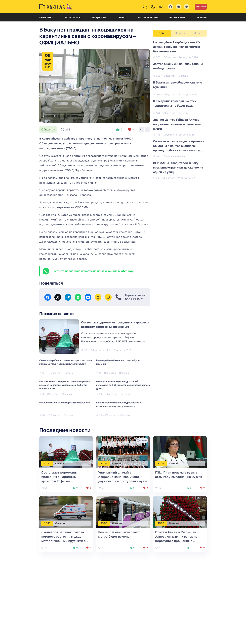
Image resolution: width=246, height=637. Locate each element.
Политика (46, 17)
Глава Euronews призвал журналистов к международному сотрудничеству (118, 404)
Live (203, 6)
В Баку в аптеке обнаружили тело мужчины (177, 85)
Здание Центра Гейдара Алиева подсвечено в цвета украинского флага (177, 124)
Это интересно (147, 17)
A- (141, 129)
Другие (168, 134)
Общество (99, 17)
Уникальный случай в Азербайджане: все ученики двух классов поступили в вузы (122, 477)
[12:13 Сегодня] (66, 511)
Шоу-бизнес (177, 17)
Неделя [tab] (180, 33)
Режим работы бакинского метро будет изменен (118, 362)
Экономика (73, 17)
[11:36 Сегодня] (180, 511)
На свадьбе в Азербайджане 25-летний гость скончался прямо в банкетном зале (176, 46)
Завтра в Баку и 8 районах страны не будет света (178, 66)
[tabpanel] (180, 110)
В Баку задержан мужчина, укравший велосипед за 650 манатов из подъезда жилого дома (123, 385)
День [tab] (162, 33)
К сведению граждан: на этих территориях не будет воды (174, 103)
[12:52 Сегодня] (66, 452)
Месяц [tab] (198, 33)
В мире (202, 17)
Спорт (121, 17)
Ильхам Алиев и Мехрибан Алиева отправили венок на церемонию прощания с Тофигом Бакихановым (64, 385)
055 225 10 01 (134, 299)
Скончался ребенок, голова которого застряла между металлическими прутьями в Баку (65, 362)
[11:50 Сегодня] (123, 511)
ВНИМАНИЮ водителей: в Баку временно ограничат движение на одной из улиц (178, 167)
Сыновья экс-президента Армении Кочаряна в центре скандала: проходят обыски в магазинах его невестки (178, 146)
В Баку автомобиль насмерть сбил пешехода (64, 402)
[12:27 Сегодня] (180, 452)
